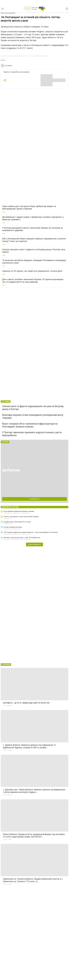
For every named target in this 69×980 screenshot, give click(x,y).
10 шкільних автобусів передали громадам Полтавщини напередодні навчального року (34, 261)
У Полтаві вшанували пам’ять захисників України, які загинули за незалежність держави (32, 229)
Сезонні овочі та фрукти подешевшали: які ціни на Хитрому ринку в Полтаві (33, 408)
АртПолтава (11, 470)
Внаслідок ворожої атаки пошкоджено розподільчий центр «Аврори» (32, 416)
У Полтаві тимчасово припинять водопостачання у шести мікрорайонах (32, 434)
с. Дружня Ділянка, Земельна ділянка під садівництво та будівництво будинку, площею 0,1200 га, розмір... (29, 746)
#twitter (3, 60)
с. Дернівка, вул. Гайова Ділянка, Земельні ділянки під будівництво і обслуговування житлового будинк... (34, 790)
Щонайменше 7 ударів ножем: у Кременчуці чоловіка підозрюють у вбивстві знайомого (33, 218)
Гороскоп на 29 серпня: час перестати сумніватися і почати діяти (32, 271)
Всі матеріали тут (34, 499)
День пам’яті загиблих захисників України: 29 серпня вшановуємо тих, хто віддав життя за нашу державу (32, 280)
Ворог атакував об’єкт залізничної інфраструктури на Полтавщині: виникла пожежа (30, 425)
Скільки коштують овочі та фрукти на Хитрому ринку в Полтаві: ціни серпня (33, 250)
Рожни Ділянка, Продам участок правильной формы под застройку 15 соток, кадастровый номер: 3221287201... (34, 835)
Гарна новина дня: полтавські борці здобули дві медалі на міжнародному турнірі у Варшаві (29, 207)
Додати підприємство (34, 544)
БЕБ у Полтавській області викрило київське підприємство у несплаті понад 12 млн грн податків (34, 239)
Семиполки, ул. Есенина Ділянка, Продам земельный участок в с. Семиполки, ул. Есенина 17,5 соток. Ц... (33, 880)
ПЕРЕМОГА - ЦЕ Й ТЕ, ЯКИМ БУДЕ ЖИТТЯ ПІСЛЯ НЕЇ (26, 703)
